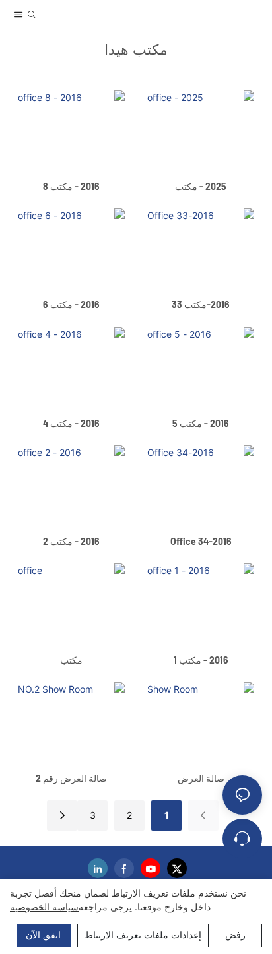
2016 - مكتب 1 (201, 660)
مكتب (71, 660)
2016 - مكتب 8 (71, 186)
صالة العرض (201, 778)
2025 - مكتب (200, 186)
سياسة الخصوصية (44, 906)
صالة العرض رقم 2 (71, 778)
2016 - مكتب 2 (71, 541)
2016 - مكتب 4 (71, 423)
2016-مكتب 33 (201, 304)
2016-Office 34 (201, 541)
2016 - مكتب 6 (71, 304)
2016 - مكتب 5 (200, 423)
